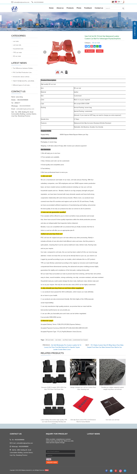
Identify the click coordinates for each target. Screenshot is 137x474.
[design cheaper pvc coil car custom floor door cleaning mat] (83, 372)
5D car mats (96, 42)
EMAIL (100, 51)
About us (60, 8)
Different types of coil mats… (22, 85)
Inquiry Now (52, 462)
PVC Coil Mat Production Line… (23, 72)
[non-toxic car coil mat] (112, 404)
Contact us (99, 8)
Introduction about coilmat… (22, 76)
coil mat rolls (17, 45)
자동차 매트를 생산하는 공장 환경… (24, 81)
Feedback (88, 8)
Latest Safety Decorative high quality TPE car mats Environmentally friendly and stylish (54, 421)
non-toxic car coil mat (112, 419)
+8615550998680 (24, 106)
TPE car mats (17, 52)
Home (51, 8)
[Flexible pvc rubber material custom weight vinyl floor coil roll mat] (112, 372)
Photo (79, 8)
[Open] (135, 30)
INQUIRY (90, 51)
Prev (44, 52)
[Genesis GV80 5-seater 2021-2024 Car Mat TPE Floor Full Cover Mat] (54, 372)
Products (70, 8)
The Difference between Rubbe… (23, 68)
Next (79, 52)
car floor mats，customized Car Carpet (75, 340)
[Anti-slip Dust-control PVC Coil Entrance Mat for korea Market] (83, 404)
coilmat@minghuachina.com (21, 2)
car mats (58, 340)
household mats (18, 49)
